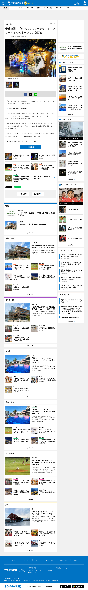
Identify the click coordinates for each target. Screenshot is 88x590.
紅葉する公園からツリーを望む (18, 108)
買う (38, 8)
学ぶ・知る (59, 8)
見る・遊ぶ (30, 8)
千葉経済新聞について (34, 568)
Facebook (75, 3)
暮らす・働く (48, 8)
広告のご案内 (32, 572)
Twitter (78, 3)
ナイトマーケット (37, 36)
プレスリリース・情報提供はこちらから (57, 568)
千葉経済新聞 (15, 3)
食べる (20, 8)
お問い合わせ (50, 570)
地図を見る (30, 147)
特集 (68, 8)
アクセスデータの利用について (37, 570)
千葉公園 (18, 36)
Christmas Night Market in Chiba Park (41, 177)
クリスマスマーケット (27, 36)
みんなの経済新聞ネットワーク (12, 586)
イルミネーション (10, 36)
